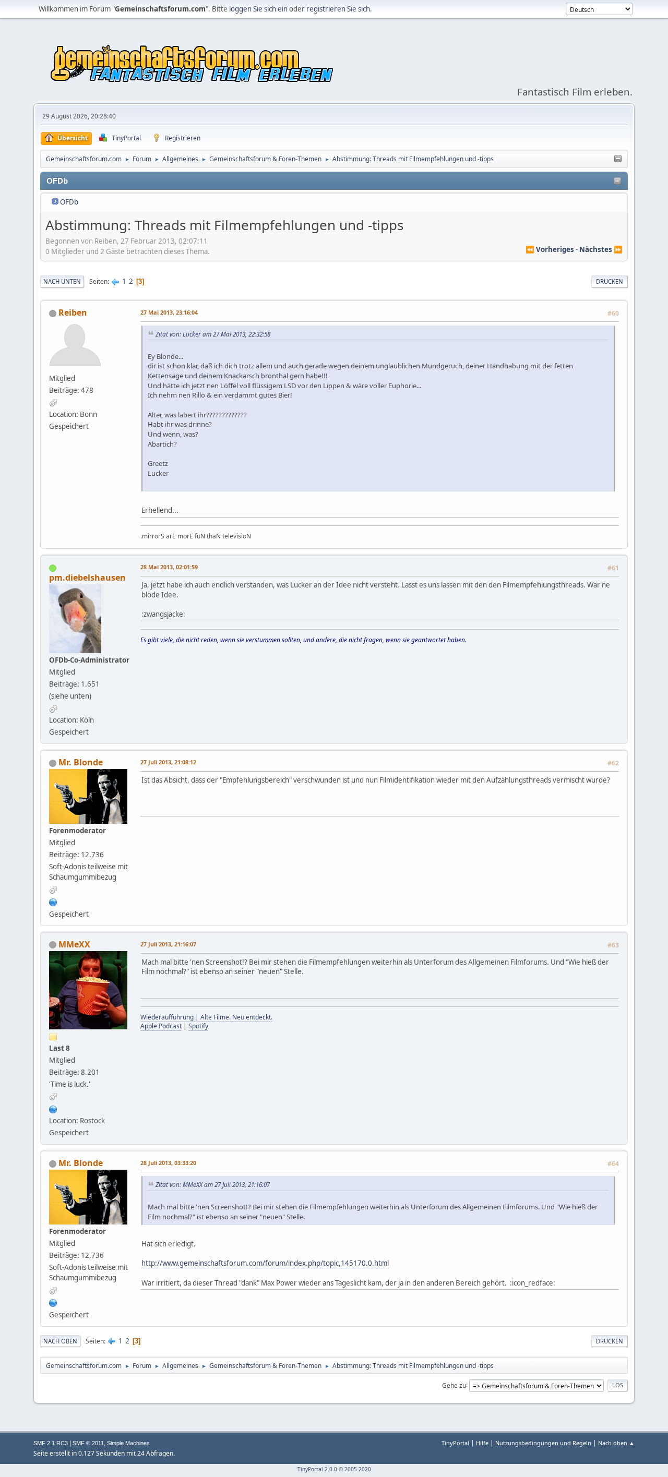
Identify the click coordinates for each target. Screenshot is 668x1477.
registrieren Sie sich (338, 9)
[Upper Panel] (618, 159)
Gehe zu (454, 1384)
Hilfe (482, 1443)
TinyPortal (455, 1443)
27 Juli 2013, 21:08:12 (168, 762)
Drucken (609, 281)
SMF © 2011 (88, 1443)
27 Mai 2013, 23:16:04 (169, 312)
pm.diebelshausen (87, 577)
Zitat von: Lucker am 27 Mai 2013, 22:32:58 (213, 334)
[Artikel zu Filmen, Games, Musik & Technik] (53, 901)
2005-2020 (357, 1469)
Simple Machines (128, 1443)
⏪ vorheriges (550, 249)
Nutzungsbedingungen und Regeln (543, 1443)
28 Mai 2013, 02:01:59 (169, 567)
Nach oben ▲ (616, 1443)
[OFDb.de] (53, 1108)
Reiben (72, 312)
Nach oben (60, 1341)
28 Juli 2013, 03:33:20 (168, 1163)
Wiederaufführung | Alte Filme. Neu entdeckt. (206, 1017)
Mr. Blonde (80, 762)
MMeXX (74, 944)
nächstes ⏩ (601, 249)
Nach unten (62, 281)
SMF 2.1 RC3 (50, 1443)
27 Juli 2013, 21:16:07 (168, 944)
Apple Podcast (161, 1026)
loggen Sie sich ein (258, 9)
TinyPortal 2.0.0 (317, 1469)
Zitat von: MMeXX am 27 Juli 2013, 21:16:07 (213, 1184)
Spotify (198, 1026)
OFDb (69, 202)
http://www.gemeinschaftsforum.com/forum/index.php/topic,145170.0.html (265, 1263)
